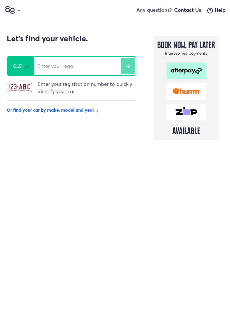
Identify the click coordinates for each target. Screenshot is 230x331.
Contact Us (187, 9)
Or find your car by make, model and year (53, 110)
